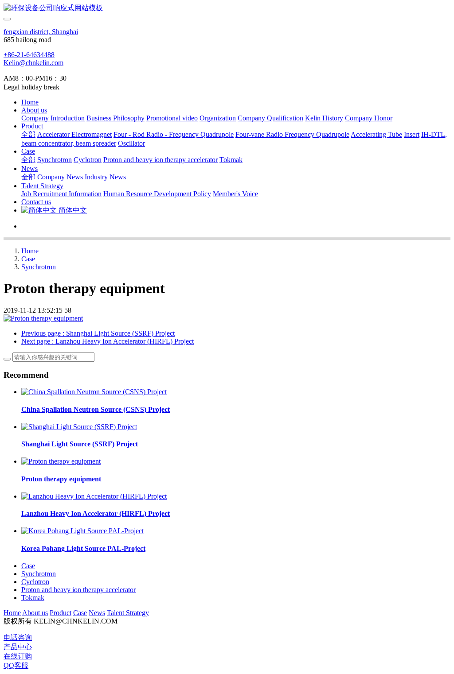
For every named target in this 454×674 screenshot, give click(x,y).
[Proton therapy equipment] (61, 461)
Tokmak (32, 597)
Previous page (98, 333)
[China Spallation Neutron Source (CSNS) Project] (94, 391)
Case (28, 259)
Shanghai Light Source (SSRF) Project (79, 444)
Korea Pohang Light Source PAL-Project (83, 548)
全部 (28, 134)
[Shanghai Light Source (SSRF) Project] (79, 426)
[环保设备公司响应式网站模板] (227, 8)
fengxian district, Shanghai (41, 31)
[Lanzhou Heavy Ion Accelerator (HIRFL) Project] (94, 496)
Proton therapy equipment (61, 479)
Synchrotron (38, 267)
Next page (107, 341)
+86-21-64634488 (29, 54)
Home (30, 102)
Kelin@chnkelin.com (33, 62)
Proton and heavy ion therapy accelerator (78, 589)
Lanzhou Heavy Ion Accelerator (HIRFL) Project (95, 513)
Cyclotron (35, 581)
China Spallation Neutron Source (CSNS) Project (95, 409)
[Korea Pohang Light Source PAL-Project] (82, 531)
